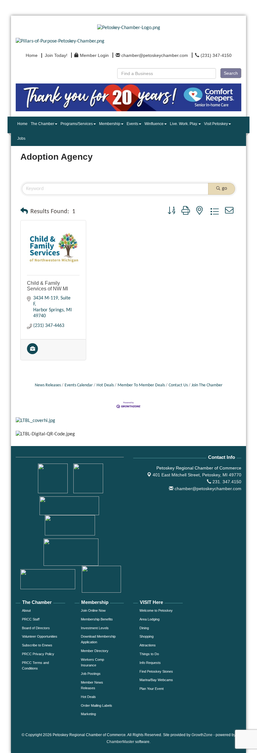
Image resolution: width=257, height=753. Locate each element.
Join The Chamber (207, 385)
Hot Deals (105, 385)
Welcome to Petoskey (156, 610)
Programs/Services (76, 124)
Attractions (147, 645)
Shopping (146, 636)
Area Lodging (149, 619)
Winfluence (154, 124)
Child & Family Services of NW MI (47, 285)
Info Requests (150, 663)
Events (132, 124)
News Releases (48, 385)
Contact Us (178, 385)
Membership (109, 124)
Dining (144, 628)
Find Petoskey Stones (156, 671)
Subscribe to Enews (37, 645)
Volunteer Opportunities (39, 636)
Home (22, 124)
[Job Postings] (32, 352)
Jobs (21, 138)
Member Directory (94, 651)
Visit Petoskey (216, 124)
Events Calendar (79, 385)
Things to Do (149, 654)
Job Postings (91, 673)
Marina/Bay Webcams (156, 680)
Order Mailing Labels (96, 705)
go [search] (224, 188)
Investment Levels (95, 628)
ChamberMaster (120, 742)
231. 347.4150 (226, 481)
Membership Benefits (97, 619)
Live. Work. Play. (184, 124)
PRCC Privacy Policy (38, 654)
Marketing (88, 714)
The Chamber (42, 124)
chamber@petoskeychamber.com (207, 488)
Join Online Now (93, 610)
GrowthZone (201, 735)
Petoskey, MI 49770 (197, 474)
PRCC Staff (30, 619)
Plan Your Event (151, 688)
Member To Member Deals (141, 385)
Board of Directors (36, 628)
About (26, 610)
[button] (24, 211)
